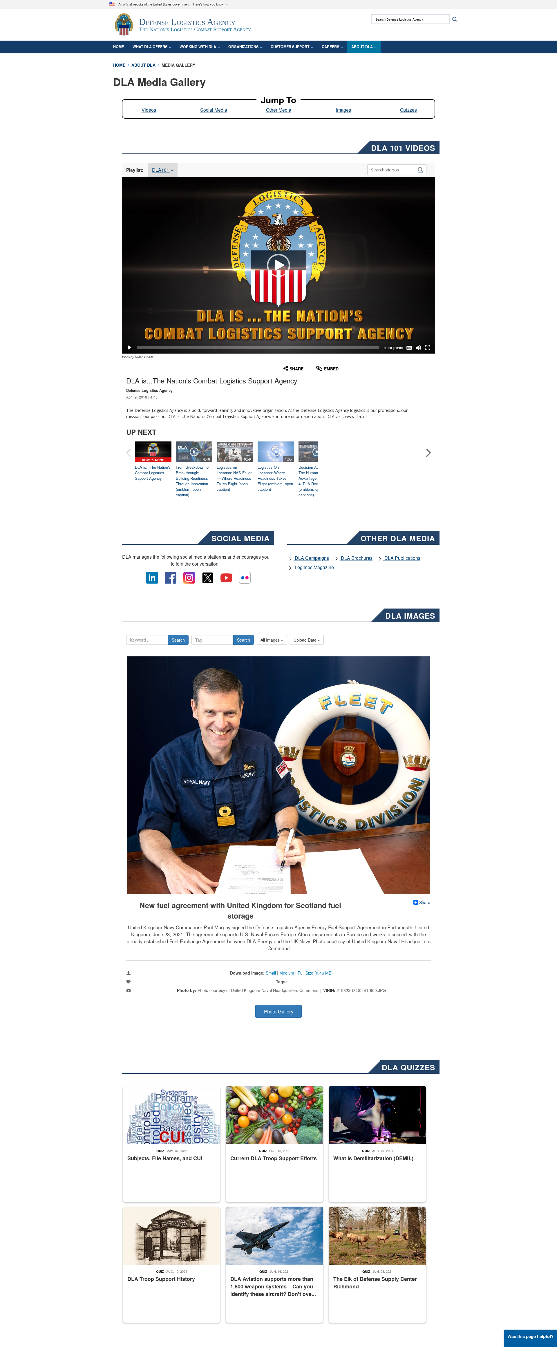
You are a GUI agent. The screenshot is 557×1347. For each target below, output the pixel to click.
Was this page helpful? (530, 1336)
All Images (271, 640)
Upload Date (306, 640)
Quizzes (408, 109)
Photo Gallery (278, 1011)
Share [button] (296, 369)
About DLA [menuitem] (362, 46)
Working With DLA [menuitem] (198, 46)
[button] (211, 4)
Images (343, 109)
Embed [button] (331, 369)
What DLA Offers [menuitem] (150, 46)
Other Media (278, 109)
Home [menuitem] (118, 46)
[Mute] (418, 348)
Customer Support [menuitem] (290, 46)
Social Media (213, 109)
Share (424, 902)
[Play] (129, 348)
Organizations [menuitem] (243, 46)
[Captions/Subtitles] (409, 348)
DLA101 (161, 169)
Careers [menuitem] (330, 46)
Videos (149, 109)
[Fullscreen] (428, 348)
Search (178, 640)
